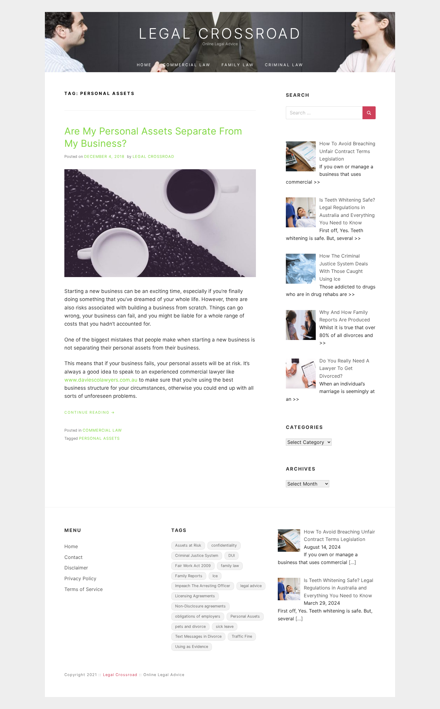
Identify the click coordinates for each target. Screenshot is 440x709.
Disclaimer (76, 568)
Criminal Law (284, 65)
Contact (73, 557)
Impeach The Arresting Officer (202, 585)
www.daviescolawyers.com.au (100, 380)
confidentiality (224, 545)
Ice (215, 576)
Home (144, 65)
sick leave (224, 626)
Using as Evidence (191, 646)
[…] (352, 562)
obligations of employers (197, 616)
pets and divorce (190, 626)
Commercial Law (186, 65)
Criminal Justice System (196, 555)
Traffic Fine (242, 636)
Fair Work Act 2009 (193, 565)
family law (230, 565)
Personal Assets (99, 438)
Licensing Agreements (195, 596)
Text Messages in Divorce (198, 636)
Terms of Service (83, 589)
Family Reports (188, 576)
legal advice (251, 585)
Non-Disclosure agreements (200, 606)
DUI (231, 555)
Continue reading (89, 412)
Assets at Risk (188, 545)
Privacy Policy (80, 578)
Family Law (237, 65)
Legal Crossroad (220, 33)
